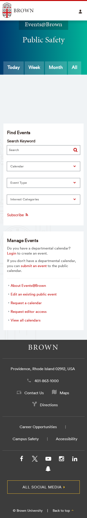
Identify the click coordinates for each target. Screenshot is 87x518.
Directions (49, 404)
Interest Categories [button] (24, 199)
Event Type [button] (18, 183)
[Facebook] (21, 460)
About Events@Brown (28, 285)
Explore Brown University (23, 10)
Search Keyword (21, 140)
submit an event (34, 265)
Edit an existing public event (34, 294)
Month (56, 67)
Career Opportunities (38, 426)
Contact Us (34, 392)
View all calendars (26, 320)
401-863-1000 (47, 380)
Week (34, 67)
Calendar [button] (17, 166)
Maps (64, 392)
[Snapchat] (48, 470)
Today (13, 67)
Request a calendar (26, 303)
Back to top (62, 510)
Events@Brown (43, 24)
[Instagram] (61, 460)
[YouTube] (48, 460)
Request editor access (29, 311)
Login (11, 253)
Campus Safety (26, 438)
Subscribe (16, 214)
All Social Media (42, 487)
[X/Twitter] (35, 460)
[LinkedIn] (75, 460)
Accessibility (66, 438)
